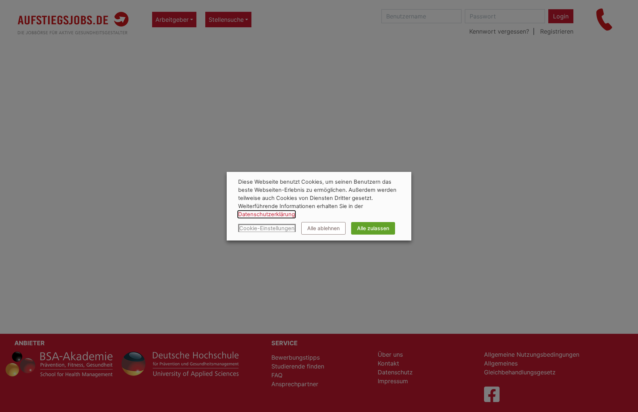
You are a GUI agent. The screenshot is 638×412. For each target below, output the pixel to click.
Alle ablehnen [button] (323, 228)
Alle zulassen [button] (373, 228)
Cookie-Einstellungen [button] (267, 228)
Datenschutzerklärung (266, 214)
